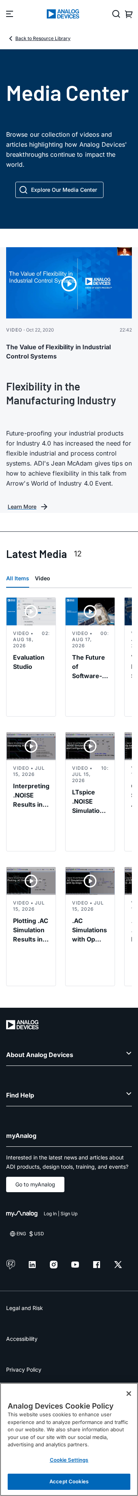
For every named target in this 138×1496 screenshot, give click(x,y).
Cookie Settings (69, 1460)
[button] (59, 190)
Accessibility (22, 1338)
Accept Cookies (69, 1481)
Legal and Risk (24, 1308)
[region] (69, 1439)
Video (42, 578)
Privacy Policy (23, 1369)
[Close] (128, 1393)
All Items (17, 578)
